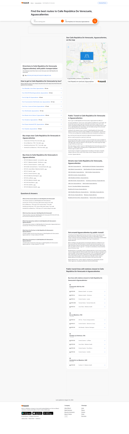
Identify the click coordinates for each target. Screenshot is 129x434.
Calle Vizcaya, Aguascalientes (75, 194)
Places (83, 410)
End (66, 20)
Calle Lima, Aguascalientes (74, 183)
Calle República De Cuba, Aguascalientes (93, 169)
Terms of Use (24, 418)
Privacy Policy (31, 418)
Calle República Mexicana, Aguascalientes (78, 192)
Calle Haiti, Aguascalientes (74, 166)
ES (66, 416)
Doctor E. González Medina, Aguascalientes (78, 186)
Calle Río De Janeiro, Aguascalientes (77, 175)
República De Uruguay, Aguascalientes (77, 189)
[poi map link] (87, 63)
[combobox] (47, 21)
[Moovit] (25, 3)
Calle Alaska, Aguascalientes (97, 192)
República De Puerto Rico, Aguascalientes (78, 197)
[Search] (94, 21)
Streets (83, 412)
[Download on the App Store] (37, 413)
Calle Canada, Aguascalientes (89, 183)
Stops (82, 414)
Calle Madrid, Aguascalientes (75, 169)
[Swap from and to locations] (62, 21)
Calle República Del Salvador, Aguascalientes (93, 166)
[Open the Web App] (48, 413)
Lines (82, 408)
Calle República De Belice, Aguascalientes (78, 177)
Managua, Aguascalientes (90, 194)
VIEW (44, 140)
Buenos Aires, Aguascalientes (97, 197)
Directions (83, 416)
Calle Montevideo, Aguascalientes (76, 180)
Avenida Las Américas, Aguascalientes (95, 180)
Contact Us (38, 418)
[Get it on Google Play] (27, 413)
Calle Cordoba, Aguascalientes (92, 172)
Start (35, 20)
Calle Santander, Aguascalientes (76, 172)
